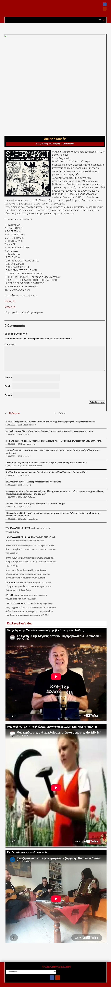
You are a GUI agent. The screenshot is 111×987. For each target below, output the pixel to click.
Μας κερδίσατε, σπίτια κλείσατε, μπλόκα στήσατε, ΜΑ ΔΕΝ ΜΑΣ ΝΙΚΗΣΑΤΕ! (52, 726)
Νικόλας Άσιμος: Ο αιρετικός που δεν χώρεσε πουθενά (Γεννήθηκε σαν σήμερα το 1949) (46, 472)
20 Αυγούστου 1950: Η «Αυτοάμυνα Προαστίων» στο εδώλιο (33, 482)
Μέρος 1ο (9, 301)
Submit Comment (97, 402)
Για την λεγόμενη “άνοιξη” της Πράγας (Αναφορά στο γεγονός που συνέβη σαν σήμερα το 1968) (49, 431)
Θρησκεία (32, 466)
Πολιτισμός (54, 143)
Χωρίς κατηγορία (28, 444)
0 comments (68, 143)
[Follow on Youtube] (105, 9)
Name (8, 377)
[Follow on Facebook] (105, 4)
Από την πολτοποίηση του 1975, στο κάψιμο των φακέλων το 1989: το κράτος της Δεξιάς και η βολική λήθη (28, 586)
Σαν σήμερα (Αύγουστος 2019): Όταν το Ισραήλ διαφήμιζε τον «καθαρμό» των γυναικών (46, 462)
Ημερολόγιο (26, 434)
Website (8, 395)
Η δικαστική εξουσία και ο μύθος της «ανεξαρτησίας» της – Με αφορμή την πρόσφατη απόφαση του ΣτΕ (53, 441)
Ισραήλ (39, 466)
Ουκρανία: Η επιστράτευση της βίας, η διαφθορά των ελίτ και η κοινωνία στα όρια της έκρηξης (30, 549)
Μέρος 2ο (9, 306)
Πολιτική (32, 425)
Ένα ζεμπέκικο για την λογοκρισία (27, 852)
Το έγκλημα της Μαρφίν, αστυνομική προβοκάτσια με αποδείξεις (45, 630)
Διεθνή (24, 466)
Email (7, 386)
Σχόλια (62, 413)
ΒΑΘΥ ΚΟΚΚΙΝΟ (13, 545)
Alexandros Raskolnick (16, 570)
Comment (10, 344)
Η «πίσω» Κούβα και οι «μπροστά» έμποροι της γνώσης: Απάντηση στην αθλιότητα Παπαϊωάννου (50, 422)
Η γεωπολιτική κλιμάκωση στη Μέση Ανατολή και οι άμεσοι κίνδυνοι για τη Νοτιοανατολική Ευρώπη (27, 574)
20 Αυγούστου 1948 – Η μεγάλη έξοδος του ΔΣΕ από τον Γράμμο (35, 503)
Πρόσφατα (14, 413)
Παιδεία (24, 425)
